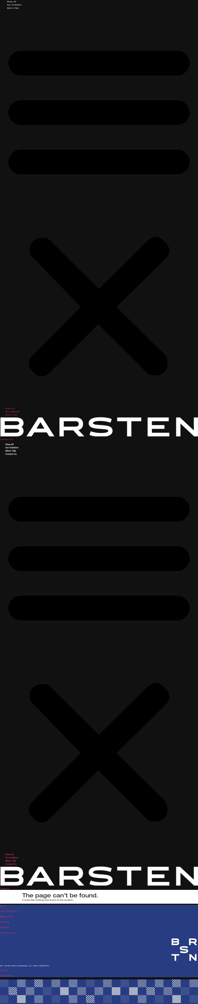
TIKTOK (4, 970)
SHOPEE (4, 927)
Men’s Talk (13, 8)
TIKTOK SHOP (7, 933)
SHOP (3, 906)
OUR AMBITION (8, 911)
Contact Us (6, 439)
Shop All (12, 2)
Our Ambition (14, 5)
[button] (99, 208)
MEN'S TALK (7, 917)
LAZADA (4, 922)
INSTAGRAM (7, 976)
